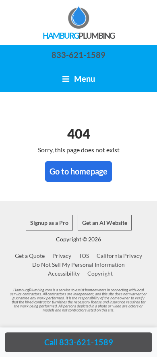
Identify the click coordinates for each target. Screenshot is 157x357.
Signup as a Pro (49, 222)
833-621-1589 (78, 55)
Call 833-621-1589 (78, 342)
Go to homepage (78, 171)
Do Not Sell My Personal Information (78, 264)
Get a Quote (30, 255)
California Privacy (119, 255)
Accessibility (64, 273)
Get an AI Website (104, 222)
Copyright (100, 273)
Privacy (61, 255)
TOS (84, 255)
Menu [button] (83, 78)
